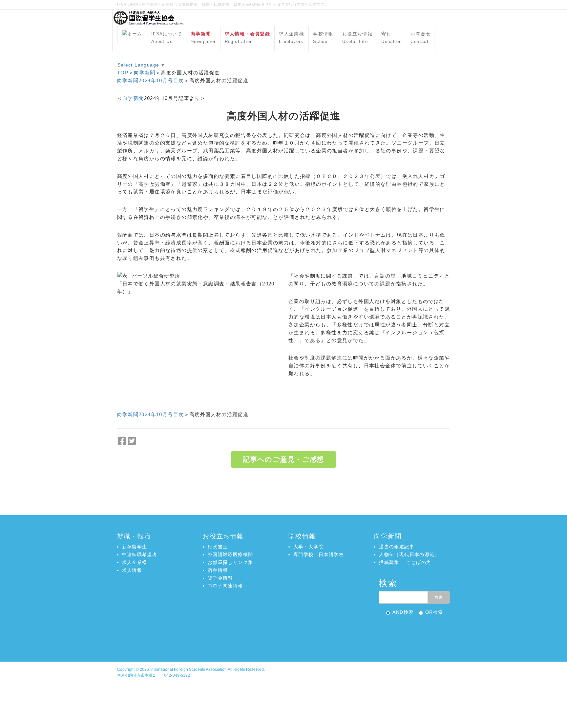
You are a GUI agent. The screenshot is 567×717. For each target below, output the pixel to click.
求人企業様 (291, 37)
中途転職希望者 (140, 554)
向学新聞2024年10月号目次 (150, 80)
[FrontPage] (132, 34)
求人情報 (132, 570)
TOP (123, 72)
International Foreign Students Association (188, 669)
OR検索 (434, 612)
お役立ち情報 (357, 37)
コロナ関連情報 (225, 585)
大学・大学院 (308, 546)
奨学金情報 (220, 578)
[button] (283, 633)
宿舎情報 (218, 570)
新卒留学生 (134, 546)
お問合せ (420, 37)
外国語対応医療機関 (230, 554)
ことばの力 (418, 562)
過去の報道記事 (396, 546)
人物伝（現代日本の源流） (409, 554)
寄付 (391, 37)
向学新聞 (145, 72)
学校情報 (323, 37)
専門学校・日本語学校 (318, 554)
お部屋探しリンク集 (230, 562)
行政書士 (218, 546)
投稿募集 (389, 562)
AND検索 (402, 612)
